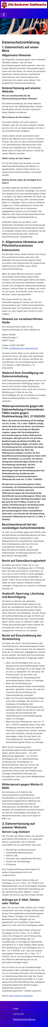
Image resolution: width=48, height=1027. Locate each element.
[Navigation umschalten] (3, 15)
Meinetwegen (8, 1024)
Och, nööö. (24, 1024)
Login (15, 1008)
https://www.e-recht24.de (21, 995)
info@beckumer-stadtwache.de (23, 348)
